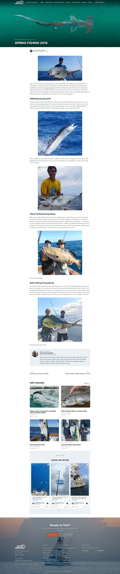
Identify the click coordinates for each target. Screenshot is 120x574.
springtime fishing (49, 88)
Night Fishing (46, 553)
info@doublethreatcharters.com (23, 560)
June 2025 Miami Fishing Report (71, 444)
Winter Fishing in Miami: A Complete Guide (74, 411)
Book (99, 2)
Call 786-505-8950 (66, 534)
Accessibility (65, 557)
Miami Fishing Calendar (68, 548)
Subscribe (101, 550)
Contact (89, 2)
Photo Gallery (66, 560)
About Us (67, 2)
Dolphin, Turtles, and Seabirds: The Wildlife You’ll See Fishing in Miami (43, 411)
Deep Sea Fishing (47, 548)
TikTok (16, 564)
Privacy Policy (66, 562)
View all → (87, 383)
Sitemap (64, 555)
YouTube (35, 564)
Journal (84, 2)
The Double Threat (59, 2)
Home (42, 2)
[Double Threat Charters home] (19, 2)
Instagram (22, 564)
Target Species (76, 2)
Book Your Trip (52, 534)
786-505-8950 (19, 558)
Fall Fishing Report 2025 (37, 444)
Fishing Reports (47, 562)
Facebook (29, 564)
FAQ (63, 550)
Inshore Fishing (47, 550)
